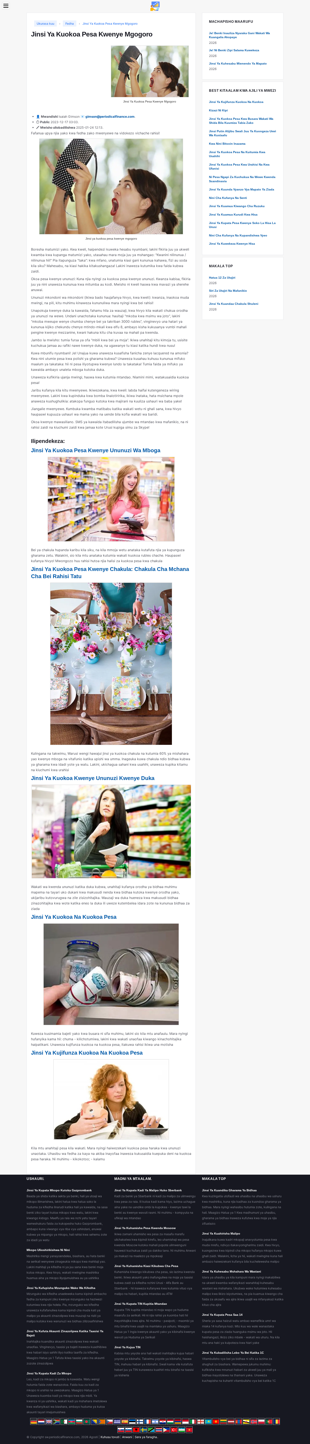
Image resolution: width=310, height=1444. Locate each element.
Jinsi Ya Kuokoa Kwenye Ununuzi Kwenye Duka (92, 778)
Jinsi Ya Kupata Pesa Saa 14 (222, 1314)
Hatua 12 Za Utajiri (222, 277)
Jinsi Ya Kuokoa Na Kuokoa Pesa (73, 917)
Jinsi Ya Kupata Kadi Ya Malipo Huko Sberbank (148, 1190)
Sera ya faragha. (146, 1437)
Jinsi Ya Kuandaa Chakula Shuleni (233, 303)
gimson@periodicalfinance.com (110, 117)
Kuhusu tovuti (110, 1437)
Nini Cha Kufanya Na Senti (228, 198)
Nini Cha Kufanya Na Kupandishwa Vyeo (238, 235)
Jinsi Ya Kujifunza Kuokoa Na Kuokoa (236, 102)
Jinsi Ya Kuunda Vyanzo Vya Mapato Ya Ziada (241, 189)
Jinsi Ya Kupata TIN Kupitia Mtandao (140, 1303)
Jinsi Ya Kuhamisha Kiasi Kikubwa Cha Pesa (146, 1266)
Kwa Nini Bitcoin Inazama (227, 143)
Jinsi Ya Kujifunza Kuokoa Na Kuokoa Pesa (87, 1053)
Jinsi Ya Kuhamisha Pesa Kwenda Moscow (145, 1228)
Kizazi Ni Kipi (218, 110)
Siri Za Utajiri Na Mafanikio (228, 290)
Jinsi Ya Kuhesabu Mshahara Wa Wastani (231, 1271)
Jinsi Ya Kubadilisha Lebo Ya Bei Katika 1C (233, 1352)
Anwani (127, 1437)
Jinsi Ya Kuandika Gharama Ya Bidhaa (229, 1190)
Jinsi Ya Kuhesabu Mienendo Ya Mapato (238, 63)
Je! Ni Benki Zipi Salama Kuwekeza (234, 50)
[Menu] (6, 5)
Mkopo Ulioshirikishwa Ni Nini (48, 1250)
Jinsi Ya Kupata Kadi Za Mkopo (49, 1373)
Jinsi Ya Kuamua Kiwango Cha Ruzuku (237, 206)
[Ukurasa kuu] (155, 6)
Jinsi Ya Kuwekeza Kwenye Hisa (232, 243)
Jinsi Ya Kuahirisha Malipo (221, 1233)
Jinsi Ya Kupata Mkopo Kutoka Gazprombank (59, 1190)
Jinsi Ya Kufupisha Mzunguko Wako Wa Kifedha (61, 1288)
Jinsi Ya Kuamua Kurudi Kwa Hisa (233, 214)
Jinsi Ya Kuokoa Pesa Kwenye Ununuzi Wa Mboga (95, 450)
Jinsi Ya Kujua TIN (127, 1347)
